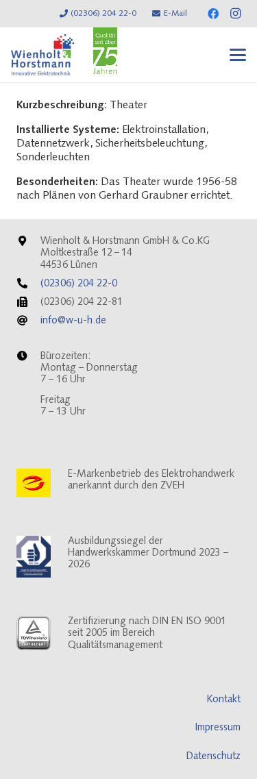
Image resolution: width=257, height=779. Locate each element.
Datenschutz (213, 757)
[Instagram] (235, 14)
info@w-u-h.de (73, 321)
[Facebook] (213, 14)
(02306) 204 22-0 (78, 284)
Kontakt (224, 700)
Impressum (218, 728)
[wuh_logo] (42, 54)
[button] (238, 55)
